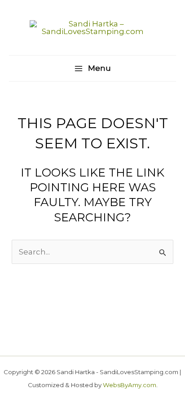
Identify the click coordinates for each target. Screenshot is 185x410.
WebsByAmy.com (129, 384)
